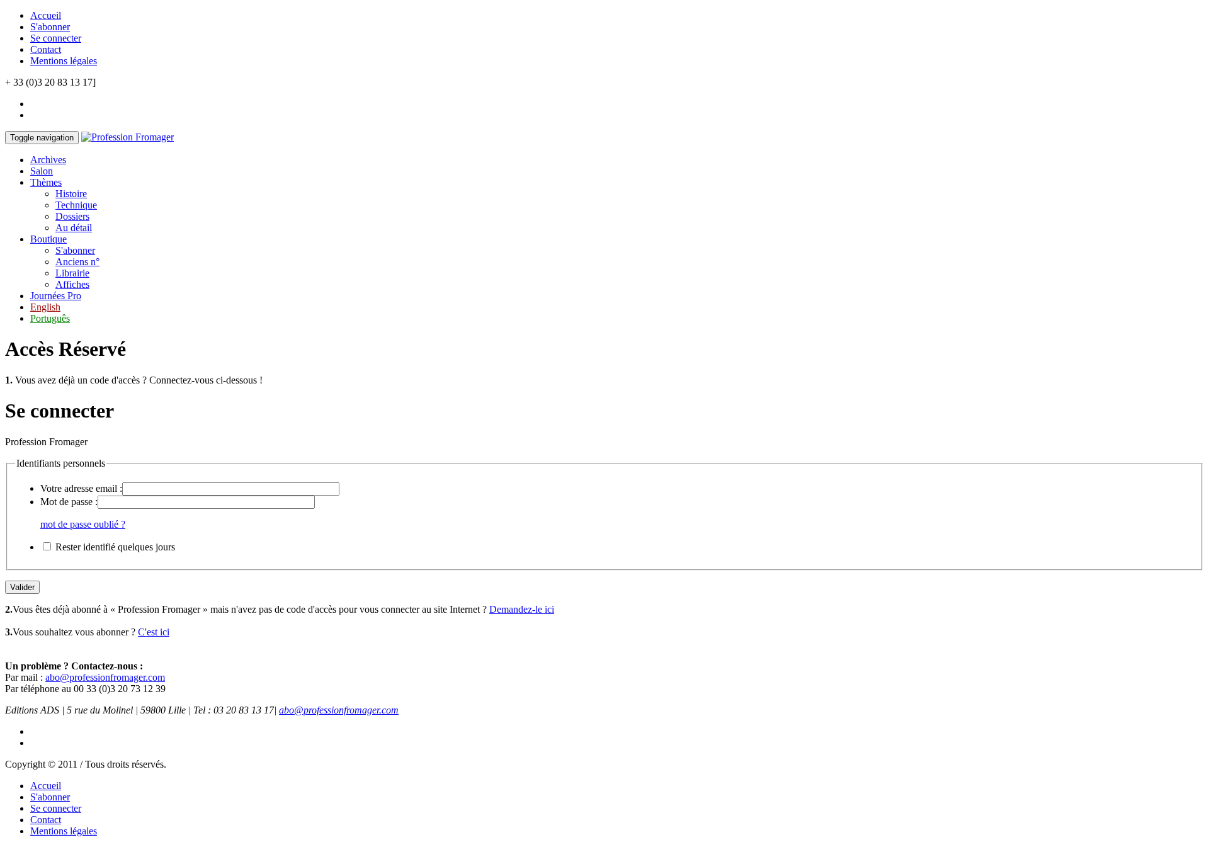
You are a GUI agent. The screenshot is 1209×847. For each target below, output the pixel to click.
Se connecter (55, 38)
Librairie (72, 273)
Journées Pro (55, 295)
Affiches (72, 284)
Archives (48, 159)
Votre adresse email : (81, 488)
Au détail (73, 227)
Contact (45, 49)
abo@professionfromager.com (105, 677)
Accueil (45, 15)
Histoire (71, 193)
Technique (76, 205)
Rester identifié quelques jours (115, 547)
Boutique (48, 239)
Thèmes (46, 182)
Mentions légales (63, 60)
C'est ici (153, 632)
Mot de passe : (69, 501)
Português (50, 318)
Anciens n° (77, 261)
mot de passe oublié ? (82, 524)
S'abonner (50, 26)
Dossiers (72, 216)
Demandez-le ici (521, 609)
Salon (41, 171)
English (45, 307)
